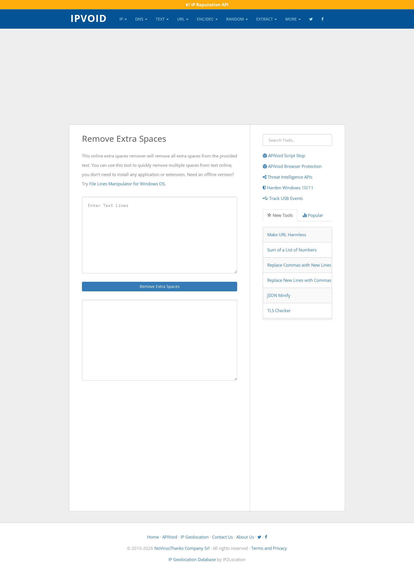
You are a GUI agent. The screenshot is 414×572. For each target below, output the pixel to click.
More (291, 19)
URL (181, 19)
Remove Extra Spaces (160, 286)
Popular (315, 215)
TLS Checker (279, 310)
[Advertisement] (207, 76)
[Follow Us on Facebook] (322, 19)
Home (153, 537)
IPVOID (88, 18)
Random (235, 19)
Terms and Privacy (269, 548)
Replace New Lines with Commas (299, 280)
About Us (245, 537)
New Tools (282, 215)
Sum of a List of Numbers (292, 250)
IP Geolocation (195, 537)
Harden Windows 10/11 (289, 187)
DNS (139, 19)
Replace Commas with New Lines (299, 265)
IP (121, 19)
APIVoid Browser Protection (294, 166)
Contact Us (222, 537)
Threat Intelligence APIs (289, 177)
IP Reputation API (209, 4)
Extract (265, 19)
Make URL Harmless (286, 234)
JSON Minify (278, 295)
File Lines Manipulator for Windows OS (127, 183)
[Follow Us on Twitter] (311, 19)
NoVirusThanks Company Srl (182, 548)
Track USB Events (285, 198)
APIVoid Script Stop (286, 155)
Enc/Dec (206, 19)
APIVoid (169, 537)
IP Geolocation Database (192, 559)
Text (161, 19)
